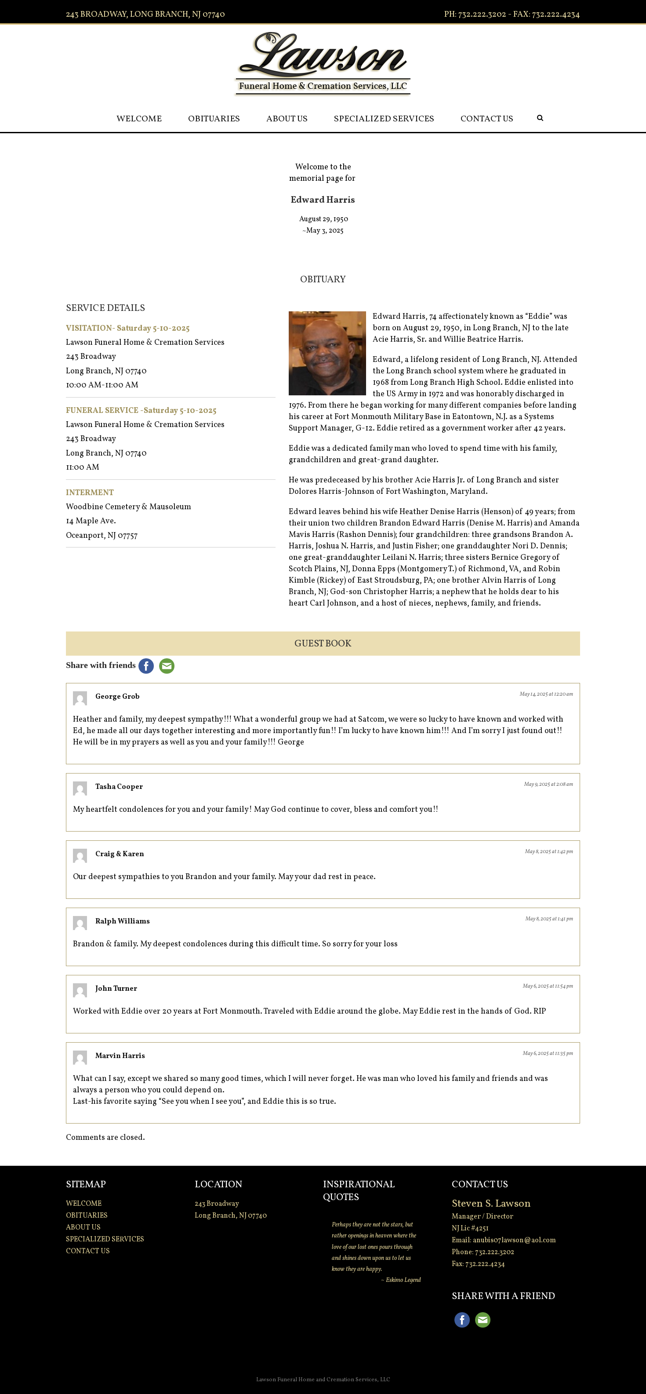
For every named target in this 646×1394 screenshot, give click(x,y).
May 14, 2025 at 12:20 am (546, 694)
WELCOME (139, 119)
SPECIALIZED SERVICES (384, 119)
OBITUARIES (214, 119)
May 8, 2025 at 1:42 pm (549, 851)
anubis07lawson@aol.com (514, 1240)
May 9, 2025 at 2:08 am (548, 784)
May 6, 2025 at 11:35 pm (548, 1053)
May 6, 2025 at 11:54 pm (548, 986)
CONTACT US (487, 119)
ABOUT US (287, 119)
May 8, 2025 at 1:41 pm (549, 919)
